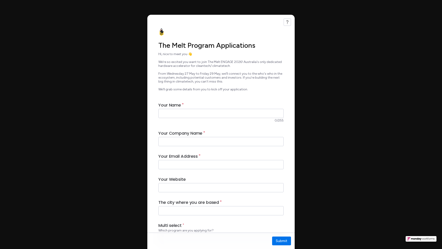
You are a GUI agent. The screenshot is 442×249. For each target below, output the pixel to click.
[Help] (287, 22)
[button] (421, 240)
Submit (281, 241)
